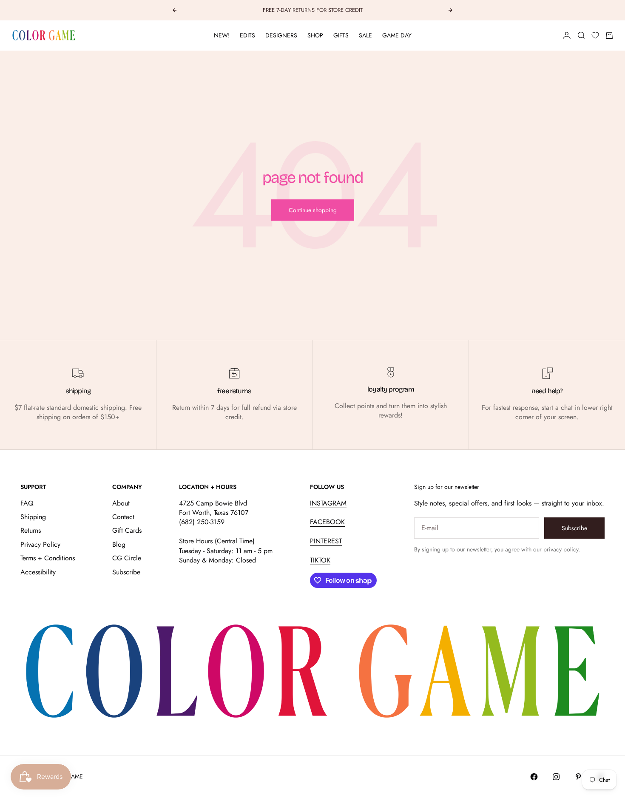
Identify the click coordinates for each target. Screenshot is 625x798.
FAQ (27, 503)
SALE (365, 35)
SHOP (315, 35)
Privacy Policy (40, 544)
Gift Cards (127, 530)
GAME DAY (397, 35)
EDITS (247, 35)
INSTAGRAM (328, 503)
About (121, 503)
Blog (118, 544)
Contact (123, 517)
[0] (595, 35)
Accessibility (38, 572)
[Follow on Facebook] (534, 776)
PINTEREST (326, 541)
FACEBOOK (327, 522)
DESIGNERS (281, 35)
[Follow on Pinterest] (578, 776)
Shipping (33, 517)
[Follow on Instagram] (556, 776)
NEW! (222, 35)
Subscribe (126, 572)
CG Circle (126, 558)
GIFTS (341, 35)
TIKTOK (320, 560)
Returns (30, 530)
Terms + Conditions (47, 558)
